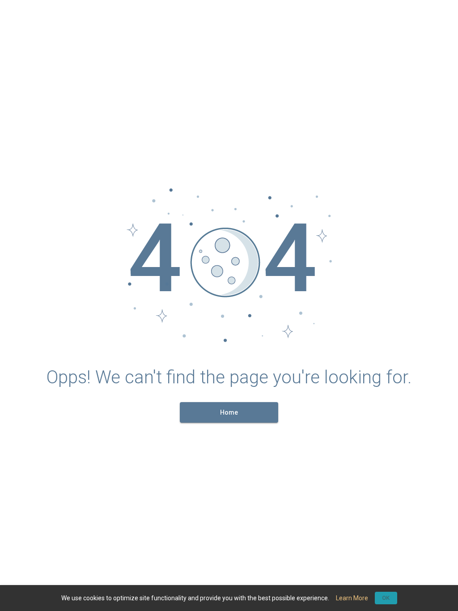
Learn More (352, 598)
